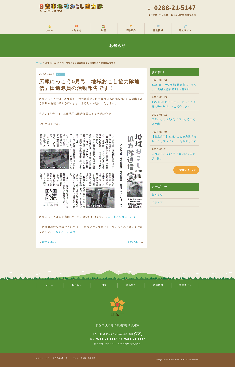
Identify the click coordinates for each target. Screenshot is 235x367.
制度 (103, 30)
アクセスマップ (42, 358)
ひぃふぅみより (66, 231)
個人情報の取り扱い (61, 358)
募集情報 (158, 30)
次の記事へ (134, 242)
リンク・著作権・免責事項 (84, 358)
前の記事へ (49, 242)
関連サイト (185, 30)
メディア (157, 202)
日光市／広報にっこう (122, 216)
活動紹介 (131, 30)
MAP (138, 334)
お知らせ (76, 30)
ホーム (49, 30)
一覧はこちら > (186, 169)
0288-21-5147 (106, 338)
